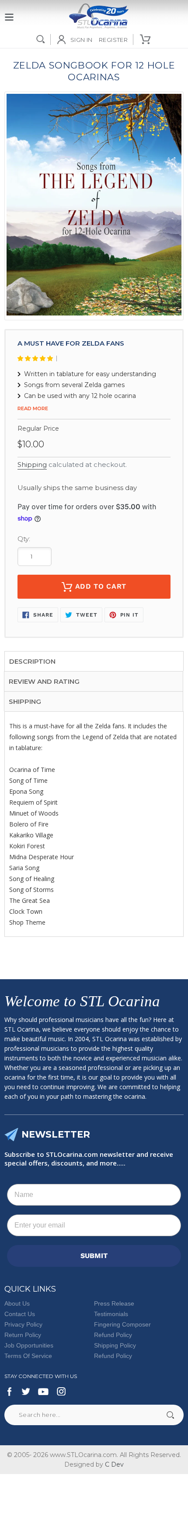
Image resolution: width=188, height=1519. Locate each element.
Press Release (114, 1303)
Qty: (23, 539)
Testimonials (111, 1313)
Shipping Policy (115, 1345)
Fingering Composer (122, 1324)
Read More (32, 408)
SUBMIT (94, 1256)
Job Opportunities (28, 1345)
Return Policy (22, 1334)
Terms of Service (28, 1355)
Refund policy (113, 1355)
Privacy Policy (23, 1324)
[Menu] (9, 12)
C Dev (114, 1464)
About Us (17, 1303)
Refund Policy (113, 1334)
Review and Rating (44, 681)
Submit (170, 1415)
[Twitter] (25, 1391)
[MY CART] (146, 39)
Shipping (32, 464)
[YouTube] (43, 1391)
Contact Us (19, 1313)
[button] (37, 358)
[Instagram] (61, 1391)
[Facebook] (9, 1391)
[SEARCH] (40, 39)
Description (32, 661)
